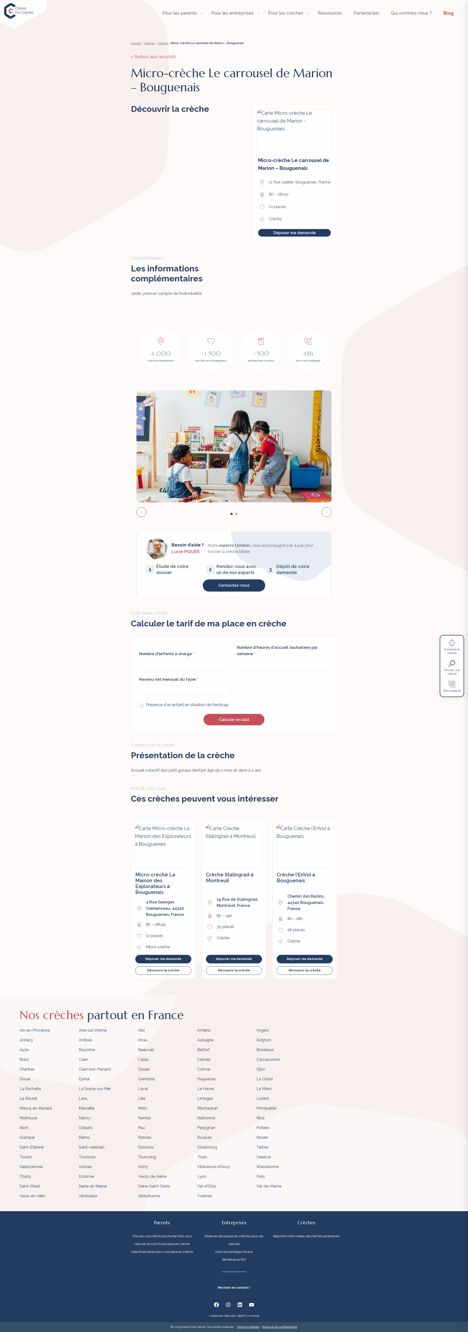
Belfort (203, 1049)
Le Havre (205, 1088)
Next (327, 512)
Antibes (85, 1040)
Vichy (143, 1166)
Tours (202, 1157)
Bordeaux (265, 1049)
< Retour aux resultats (153, 56)
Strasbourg (207, 1147)
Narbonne (206, 1118)
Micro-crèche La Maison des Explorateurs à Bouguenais (155, 883)
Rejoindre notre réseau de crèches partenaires (306, 1236)
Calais (143, 1059)
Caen (83, 1059)
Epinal (84, 1079)
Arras (142, 1040)
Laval (143, 1088)
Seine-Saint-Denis (154, 1186)
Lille (141, 1098)
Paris (260, 1176)
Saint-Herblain (91, 1147)
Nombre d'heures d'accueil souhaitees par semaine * (277, 650)
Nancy (84, 1118)
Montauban (207, 1108)
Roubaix (204, 1137)
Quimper (27, 1137)
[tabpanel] (234, 446)
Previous (141, 512)
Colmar (203, 1069)
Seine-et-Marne (93, 1186)
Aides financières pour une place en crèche (162, 1252)
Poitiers (263, 1127)
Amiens (204, 1030)
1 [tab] (231, 514)
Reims (84, 1137)
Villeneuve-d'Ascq (213, 1166)
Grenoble (146, 1079)
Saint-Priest (30, 1186)
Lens (83, 1098)
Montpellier (266, 1108)
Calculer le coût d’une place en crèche (162, 1244)
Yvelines (204, 1196)
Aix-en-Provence (35, 1030)
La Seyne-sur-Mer (95, 1088)
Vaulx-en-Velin (32, 1196)
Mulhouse (28, 1118)
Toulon (26, 1157)
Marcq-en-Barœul (36, 1108)
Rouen (262, 1137)
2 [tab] (236, 514)
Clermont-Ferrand (95, 1069)
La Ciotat (264, 1079)
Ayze (24, 1049)
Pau (141, 1127)
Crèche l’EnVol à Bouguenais (296, 877)
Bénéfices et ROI (234, 1259)
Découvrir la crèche (163, 970)
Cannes (204, 1059)
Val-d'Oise (206, 1186)
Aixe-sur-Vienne (93, 1030)
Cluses (144, 1069)
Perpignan (206, 1127)
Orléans (86, 1127)
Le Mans (264, 1088)
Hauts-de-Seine (152, 1176)
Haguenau (206, 1079)
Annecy (26, 1040)
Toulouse (87, 1157)
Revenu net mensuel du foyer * (168, 679)
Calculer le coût (234, 719)
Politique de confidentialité (279, 1327)
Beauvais (146, 1049)
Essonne (86, 1176)
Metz (142, 1108)
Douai (25, 1079)
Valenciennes (31, 1166)
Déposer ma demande (294, 232)
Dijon (260, 1069)
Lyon (201, 1176)
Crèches (149, 43)
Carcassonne (268, 1059)
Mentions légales (248, 1327)
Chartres (27, 1069)
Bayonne (87, 1049)
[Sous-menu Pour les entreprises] (259, 13)
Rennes (144, 1137)
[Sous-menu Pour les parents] (202, 13)
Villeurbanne (149, 1196)
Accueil (136, 43)
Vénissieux (88, 1196)
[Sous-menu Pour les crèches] (308, 13)
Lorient (262, 1098)
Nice (260, 1118)
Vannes (85, 1166)
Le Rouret (28, 1098)
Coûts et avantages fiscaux (234, 1252)
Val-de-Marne (268, 1186)
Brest (24, 1059)
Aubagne (205, 1040)
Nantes (144, 1118)
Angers (262, 1030)
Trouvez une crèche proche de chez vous (162, 1236)
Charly (25, 1176)
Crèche (163, 43)
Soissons (146, 1147)
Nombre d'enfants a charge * (166, 654)
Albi (141, 1030)
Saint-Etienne (32, 1147)
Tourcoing (147, 1157)
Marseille (87, 1108)
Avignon (263, 1040)
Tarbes (262, 1147)
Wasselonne (267, 1166)
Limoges (205, 1098)
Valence (263, 1157)
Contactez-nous (234, 585)
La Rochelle (30, 1088)
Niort (24, 1127)
